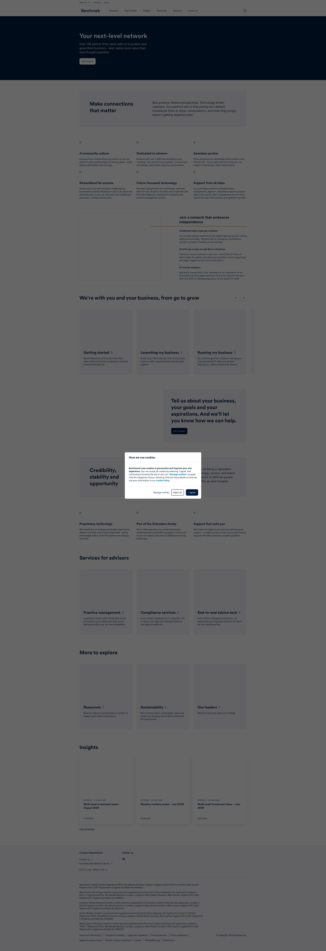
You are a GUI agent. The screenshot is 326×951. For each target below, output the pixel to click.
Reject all (177, 492)
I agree (192, 492)
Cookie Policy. (163, 480)
